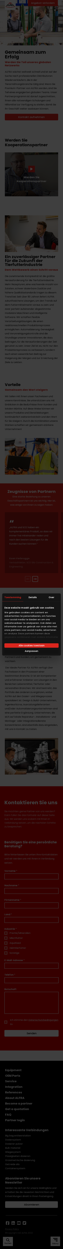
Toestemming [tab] (12, 597)
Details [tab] (33, 597)
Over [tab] (51, 597)
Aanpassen (31, 651)
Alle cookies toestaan (32, 645)
